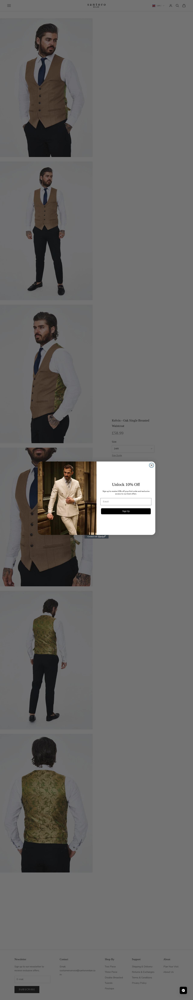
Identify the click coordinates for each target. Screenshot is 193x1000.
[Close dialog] (151, 465)
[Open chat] (183, 990)
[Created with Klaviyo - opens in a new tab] (96, 536)
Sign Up (126, 511)
